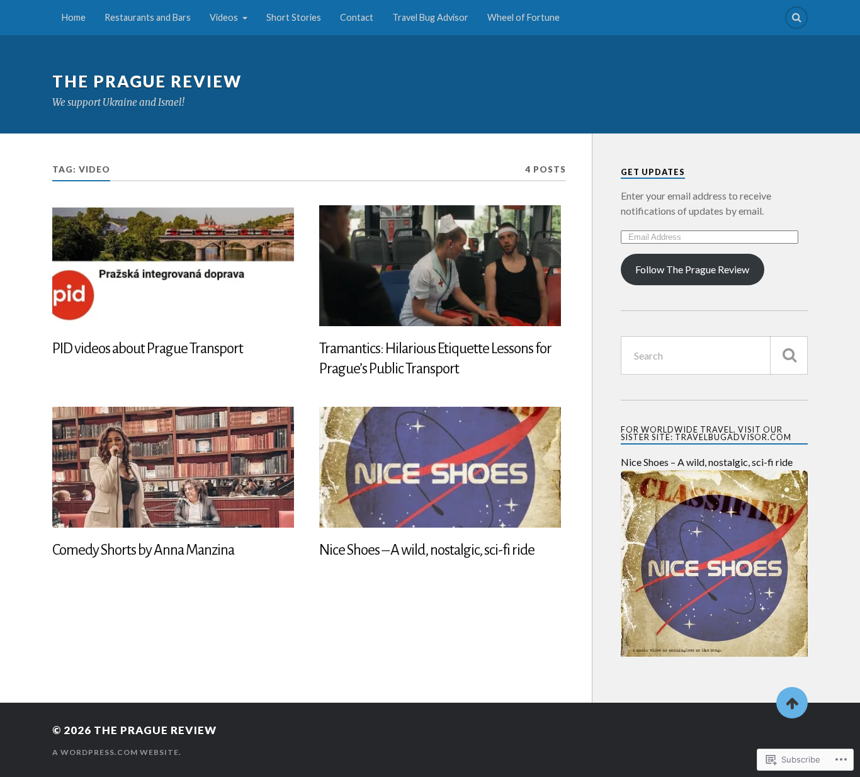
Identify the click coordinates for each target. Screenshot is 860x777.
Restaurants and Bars (148, 17)
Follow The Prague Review (692, 269)
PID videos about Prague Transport (147, 348)
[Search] (796, 17)
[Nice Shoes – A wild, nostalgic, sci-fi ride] (440, 467)
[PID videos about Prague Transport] (173, 265)
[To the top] (792, 702)
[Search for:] (714, 355)
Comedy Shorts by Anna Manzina (143, 550)
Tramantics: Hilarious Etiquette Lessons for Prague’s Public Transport (435, 359)
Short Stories (293, 17)
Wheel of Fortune (523, 17)
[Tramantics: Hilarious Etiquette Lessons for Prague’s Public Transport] (440, 265)
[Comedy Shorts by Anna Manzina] (173, 467)
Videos (224, 17)
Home (74, 17)
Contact (356, 17)
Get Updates (653, 172)
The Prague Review (147, 81)
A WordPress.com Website (115, 752)
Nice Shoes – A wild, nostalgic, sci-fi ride (427, 550)
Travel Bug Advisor (430, 17)
